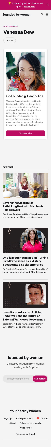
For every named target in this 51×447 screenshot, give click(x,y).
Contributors (10, 26)
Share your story (24, 418)
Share (10, 40)
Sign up (7, 418)
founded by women (17, 14)
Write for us (26, 427)
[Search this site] (42, 14)
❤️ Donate (42, 418)
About (12, 423)
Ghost (32, 434)
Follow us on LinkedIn (31, 423)
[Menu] (47, 14)
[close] (47, 5)
